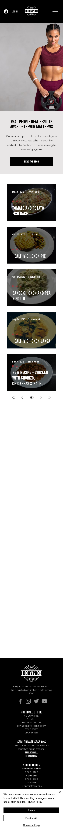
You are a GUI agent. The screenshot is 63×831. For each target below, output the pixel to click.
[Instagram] (28, 701)
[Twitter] (36, 701)
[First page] (13, 397)
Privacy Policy (34, 801)
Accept (31, 810)
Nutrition (17, 201)
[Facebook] (20, 701)
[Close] (58, 794)
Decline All (31, 818)
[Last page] (49, 397)
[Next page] (41, 397)
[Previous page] (22, 397)
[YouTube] (44, 701)
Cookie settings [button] (31, 825)
